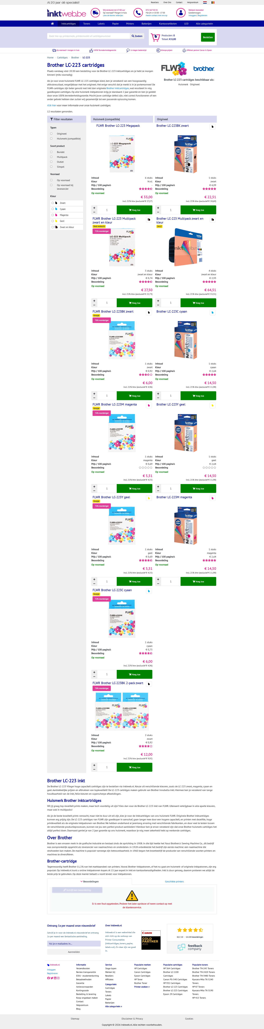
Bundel (60, 152)
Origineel (62, 133)
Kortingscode (82, 990)
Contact (179, 2)
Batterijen (147, 23)
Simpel (60, 166)
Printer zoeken (141, 986)
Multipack (62, 156)
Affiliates (109, 979)
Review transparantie (86, 972)
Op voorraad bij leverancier (65, 187)
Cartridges (110, 988)
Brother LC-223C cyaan (171, 311)
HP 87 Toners (198, 986)
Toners (86, 23)
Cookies (189, 1018)
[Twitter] (52, 978)
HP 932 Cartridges (171, 983)
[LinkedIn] (55, 978)
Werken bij (110, 972)
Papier (115, 23)
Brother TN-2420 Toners (203, 972)
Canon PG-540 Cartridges (175, 979)
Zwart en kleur (66, 227)
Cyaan (62, 209)
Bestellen (208, 37)
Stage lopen (110, 968)
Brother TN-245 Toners (203, 968)
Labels (101, 23)
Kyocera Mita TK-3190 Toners (202, 992)
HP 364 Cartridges (171, 968)
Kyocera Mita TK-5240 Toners (202, 981)
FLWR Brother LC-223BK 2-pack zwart (118, 683)
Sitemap (75, 1018)
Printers (130, 23)
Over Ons (167, 2)
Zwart (62, 202)
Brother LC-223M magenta (174, 497)
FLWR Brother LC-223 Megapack (118, 126)
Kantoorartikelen (168, 23)
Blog (78, 1008)
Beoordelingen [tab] (91, 881)
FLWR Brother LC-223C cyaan (112, 590)
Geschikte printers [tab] (174, 881)
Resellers (155, 2)
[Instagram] (58, 978)
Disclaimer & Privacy (132, 1018)
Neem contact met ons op (156, 15)
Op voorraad (63, 180)
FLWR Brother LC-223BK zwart (113, 311)
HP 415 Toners (199, 997)
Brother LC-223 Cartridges (175, 990)
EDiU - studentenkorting (87, 975)
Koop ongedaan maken (87, 997)
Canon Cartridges (142, 972)
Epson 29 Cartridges (172, 994)
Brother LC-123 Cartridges (175, 986)
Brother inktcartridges (117, 88)
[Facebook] (48, 978)
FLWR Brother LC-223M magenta (115, 404)
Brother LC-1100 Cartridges (171, 974)
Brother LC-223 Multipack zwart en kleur (179, 220)
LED (186, 23)
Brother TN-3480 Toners (203, 975)
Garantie (80, 983)
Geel (61, 221)
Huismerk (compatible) (69, 138)
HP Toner (138, 979)
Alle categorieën (204, 23)
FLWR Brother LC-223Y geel (111, 497)
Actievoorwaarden (84, 986)
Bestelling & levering (86, 994)
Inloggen (192, 15)
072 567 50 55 (152, 10)
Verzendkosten (83, 968)
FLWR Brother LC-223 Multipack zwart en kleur (114, 220)
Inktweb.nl (55, 964)
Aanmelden (74, 951)
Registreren (202, 15)
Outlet (60, 161)
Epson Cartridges (142, 975)
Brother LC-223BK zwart (172, 126)
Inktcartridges (68, 23)
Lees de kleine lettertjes (113, 15)
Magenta (63, 215)
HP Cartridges (140, 968)
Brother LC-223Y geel (170, 404)
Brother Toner (140, 983)
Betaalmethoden (84, 979)
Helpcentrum (192, 2)
